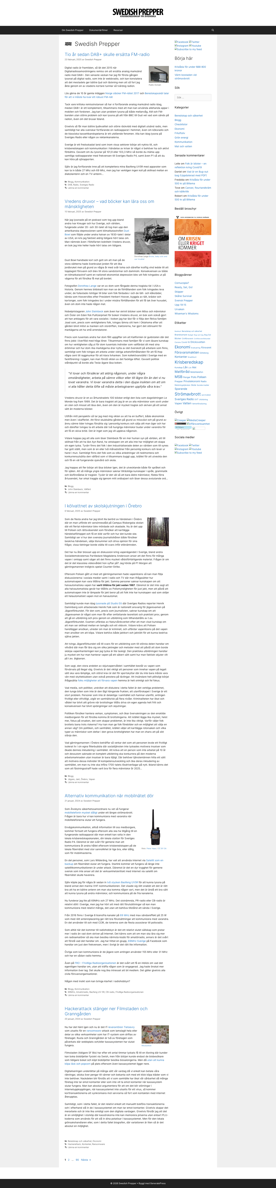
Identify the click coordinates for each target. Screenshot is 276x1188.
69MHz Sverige (137, 941)
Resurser (118, 30)
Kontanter (86, 1144)
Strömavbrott (188, 394)
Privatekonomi (192, 381)
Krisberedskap (189, 362)
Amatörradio (82, 992)
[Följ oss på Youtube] (195, 45)
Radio (76, 184)
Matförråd (182, 372)
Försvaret (206, 347)
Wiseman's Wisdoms (187, 313)
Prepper (179, 381)
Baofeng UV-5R (97, 992)
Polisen (201, 377)
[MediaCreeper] (196, 420)
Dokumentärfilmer (98, 30)
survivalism (206, 395)
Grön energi (181, 137)
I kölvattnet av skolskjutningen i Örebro (103, 505)
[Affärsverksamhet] (198, 423)
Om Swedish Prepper (73, 30)
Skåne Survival (183, 296)
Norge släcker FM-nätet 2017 (122, 93)
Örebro (84, 779)
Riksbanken (146, 1046)
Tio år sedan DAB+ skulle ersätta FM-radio (107, 54)
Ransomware (98, 1144)
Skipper (179, 291)
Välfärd (87, 489)
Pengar (186, 377)
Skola (193, 385)
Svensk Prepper (184, 300)
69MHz (71, 992)
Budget (190, 335)
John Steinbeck (94, 311)
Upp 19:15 (180, 304)
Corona (178, 342)
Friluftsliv (180, 133)
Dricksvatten (197, 341)
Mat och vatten (183, 146)
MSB (178, 377)
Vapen (92, 779)
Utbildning (203, 399)
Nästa (86, 1159)
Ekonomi (97, 1141)
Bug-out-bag (199, 335)
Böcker (178, 338)
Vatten (187, 403)
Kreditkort (192, 357)
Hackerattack (74, 1144)
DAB (70, 184)
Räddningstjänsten (182, 385)
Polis (194, 377)
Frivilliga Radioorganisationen (129, 992)
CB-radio (110, 992)
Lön (189, 367)
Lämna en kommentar (78, 188)
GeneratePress (158, 1183)
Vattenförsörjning (199, 404)
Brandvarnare (181, 335)
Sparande (181, 388)
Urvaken (179, 309)
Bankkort (178, 331)
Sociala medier (203, 385)
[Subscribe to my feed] (188, 49)
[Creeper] (180, 420)
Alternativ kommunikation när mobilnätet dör (109, 795)
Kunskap (179, 367)
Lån (185, 367)
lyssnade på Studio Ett (109, 603)
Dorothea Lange (87, 285)
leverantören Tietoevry (122, 1027)
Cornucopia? (182, 283)
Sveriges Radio (87, 184)
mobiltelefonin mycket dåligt (81, 812)
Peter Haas (151, 848)
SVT (196, 399)
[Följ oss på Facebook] (181, 42)
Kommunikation (82, 181)
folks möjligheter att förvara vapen (97, 680)
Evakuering (195, 348)
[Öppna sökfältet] (213, 30)
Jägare (71, 779)
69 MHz (124, 915)
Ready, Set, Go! (184, 287)
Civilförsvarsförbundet (202, 339)
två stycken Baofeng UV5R (122, 882)
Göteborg (204, 353)
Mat (194, 367)
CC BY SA (162, 848)
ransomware (94, 1030)
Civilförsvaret (187, 338)
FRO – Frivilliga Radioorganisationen (95, 963)
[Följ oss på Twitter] (194, 42)
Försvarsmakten (187, 352)
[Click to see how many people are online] (180, 423)
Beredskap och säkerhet (80, 1141)
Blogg (70, 181)
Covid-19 (185, 342)
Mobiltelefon (196, 372)
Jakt (78, 779)
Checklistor (181, 124)
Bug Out (207, 335)
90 (78, 1159)
